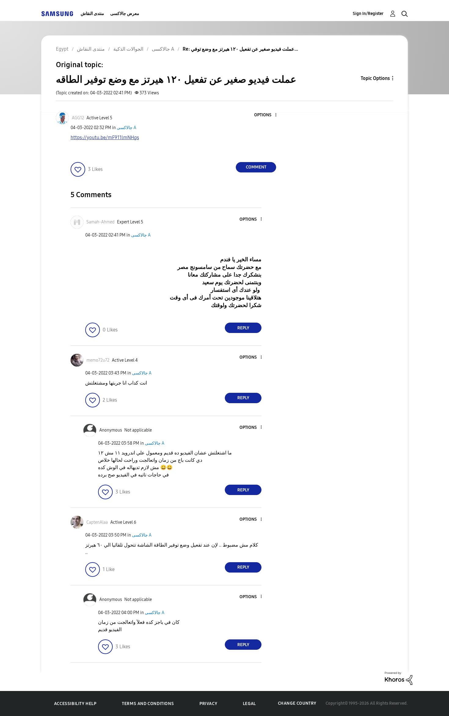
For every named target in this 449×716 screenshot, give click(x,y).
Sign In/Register (368, 13)
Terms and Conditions (148, 703)
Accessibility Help (75, 703)
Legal (249, 703)
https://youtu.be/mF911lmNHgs (105, 137)
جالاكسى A (126, 127)
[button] (265, 115)
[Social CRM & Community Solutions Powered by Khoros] (398, 678)
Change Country (297, 703)
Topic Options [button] (375, 78)
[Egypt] (57, 13)
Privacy (208, 703)
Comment (256, 167)
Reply (243, 328)
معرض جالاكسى (124, 13)
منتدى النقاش (92, 13)
